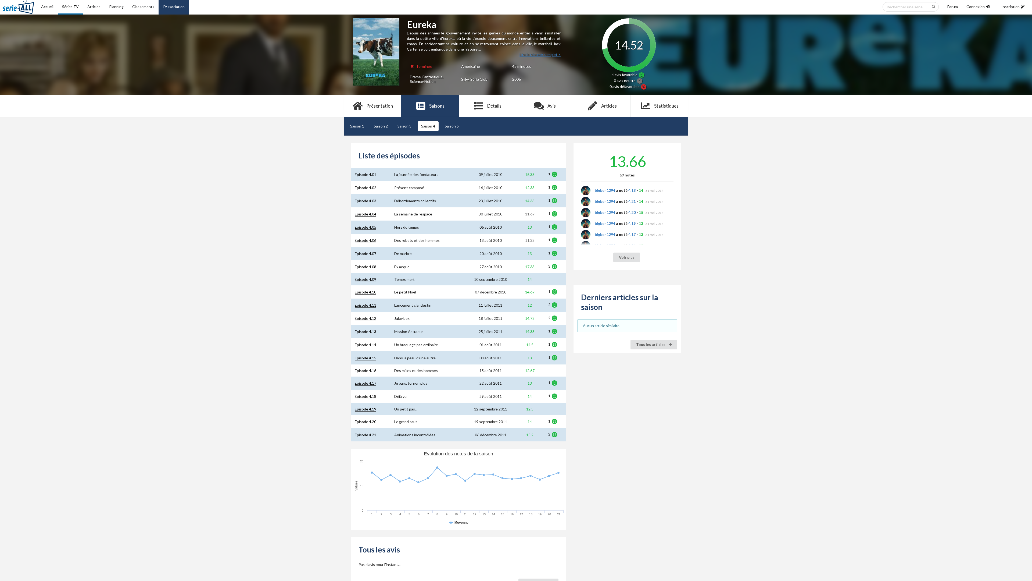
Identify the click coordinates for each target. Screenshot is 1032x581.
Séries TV (70, 6)
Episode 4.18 (365, 396)
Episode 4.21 (365, 435)
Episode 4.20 (365, 421)
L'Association (174, 6)
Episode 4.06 (365, 240)
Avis (551, 106)
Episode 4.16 (365, 370)
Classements (143, 6)
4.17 (632, 234)
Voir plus (627, 257)
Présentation (379, 106)
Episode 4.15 (365, 358)
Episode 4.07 (365, 253)
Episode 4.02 (365, 187)
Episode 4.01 (365, 174)
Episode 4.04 (365, 214)
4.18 (632, 190)
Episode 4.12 (365, 318)
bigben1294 (605, 190)
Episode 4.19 (365, 409)
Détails (494, 106)
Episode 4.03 (365, 201)
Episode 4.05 (365, 227)
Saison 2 (381, 126)
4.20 (632, 212)
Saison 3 (404, 126)
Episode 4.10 (365, 292)
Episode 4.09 (365, 279)
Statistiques (666, 106)
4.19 (632, 223)
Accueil (47, 6)
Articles (94, 6)
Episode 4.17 (365, 383)
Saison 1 (357, 126)
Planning (116, 6)
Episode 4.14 (365, 344)
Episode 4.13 (365, 331)
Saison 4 (428, 126)
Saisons (437, 106)
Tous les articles (651, 344)
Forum (952, 6)
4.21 (632, 201)
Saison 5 (452, 126)
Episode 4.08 (365, 266)
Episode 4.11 (365, 305)
